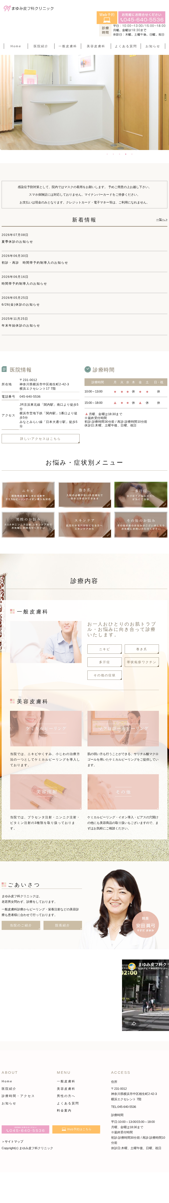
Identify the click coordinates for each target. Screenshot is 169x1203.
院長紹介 (62, 925)
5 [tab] (132, 154)
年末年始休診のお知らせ (21, 325)
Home (16, 46)
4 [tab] (126, 154)
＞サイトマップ (12, 1141)
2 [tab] (113, 154)
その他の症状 (105, 675)
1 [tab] (107, 154)
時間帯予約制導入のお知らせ (24, 283)
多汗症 (104, 662)
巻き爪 (141, 649)
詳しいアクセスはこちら (40, 438)
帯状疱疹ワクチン (142, 662)
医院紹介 (9, 1088)
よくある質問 (126, 46)
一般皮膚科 (66, 1081)
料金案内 (64, 1110)
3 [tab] (119, 154)
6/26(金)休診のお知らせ (21, 304)
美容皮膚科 (66, 1088)
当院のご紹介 (21, 925)
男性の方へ (66, 1096)
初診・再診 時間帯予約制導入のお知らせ (35, 262)
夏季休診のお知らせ (17, 241)
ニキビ (104, 649)
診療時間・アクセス (18, 1096)
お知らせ (153, 46)
